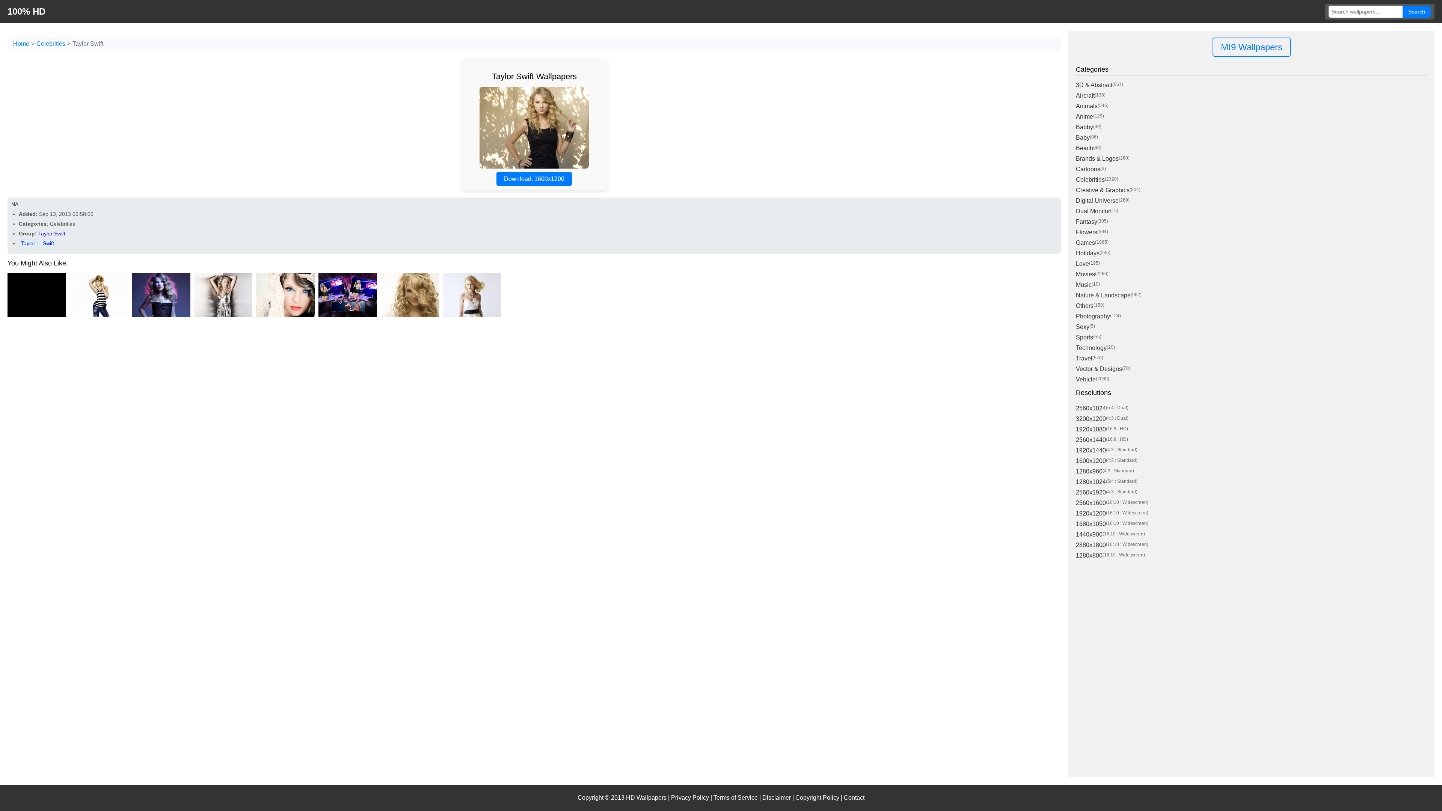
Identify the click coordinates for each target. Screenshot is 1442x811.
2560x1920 (1091, 492)
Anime (1084, 116)
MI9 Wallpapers (1251, 47)
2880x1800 (1091, 545)
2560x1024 (1091, 408)
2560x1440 (1091, 440)
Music (1084, 285)
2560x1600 (1091, 503)
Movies (1085, 274)
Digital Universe (1097, 200)
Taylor (28, 243)
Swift (48, 243)
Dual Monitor (1093, 211)
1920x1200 (1091, 513)
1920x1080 (1091, 429)
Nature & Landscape (1103, 295)
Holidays (1088, 253)
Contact (854, 797)
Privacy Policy (690, 797)
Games (1085, 243)
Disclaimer (776, 797)
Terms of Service (735, 797)
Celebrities (50, 44)
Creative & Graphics (1103, 190)
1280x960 (1089, 471)
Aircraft (1085, 95)
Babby (1084, 127)
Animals (1087, 106)
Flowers (1086, 232)
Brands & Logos (1097, 158)
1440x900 (1089, 534)
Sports (1084, 337)
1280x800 (1089, 555)
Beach (1084, 148)
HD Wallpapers (646, 797)
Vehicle (1086, 379)
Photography (1093, 316)
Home (21, 44)
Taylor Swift (51, 234)
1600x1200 (1091, 461)
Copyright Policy (817, 797)
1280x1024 (1091, 482)
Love (1082, 264)
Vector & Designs (1099, 369)
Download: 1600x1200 (534, 179)
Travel (1084, 358)
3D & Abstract (1094, 85)
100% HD (26, 11)
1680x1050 (1091, 524)
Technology (1091, 348)
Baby (1083, 137)
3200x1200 (1091, 419)
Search (1416, 12)
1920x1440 (1091, 450)
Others (1085, 306)
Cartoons (1088, 169)
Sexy (1082, 327)
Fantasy (1086, 222)
